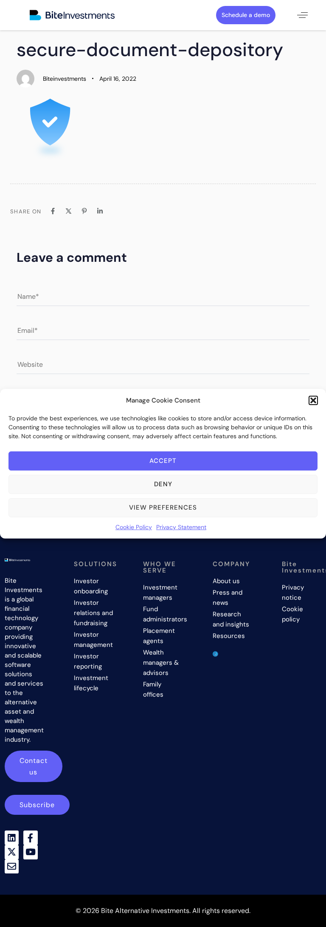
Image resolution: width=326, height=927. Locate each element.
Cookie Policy (133, 527)
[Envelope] (12, 866)
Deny (163, 484)
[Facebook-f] (30, 838)
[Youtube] (30, 852)
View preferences (163, 507)
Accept (163, 460)
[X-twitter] (12, 852)
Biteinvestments (64, 78)
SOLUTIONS (95, 564)
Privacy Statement (181, 527)
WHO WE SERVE (159, 567)
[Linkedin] (12, 838)
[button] (313, 400)
